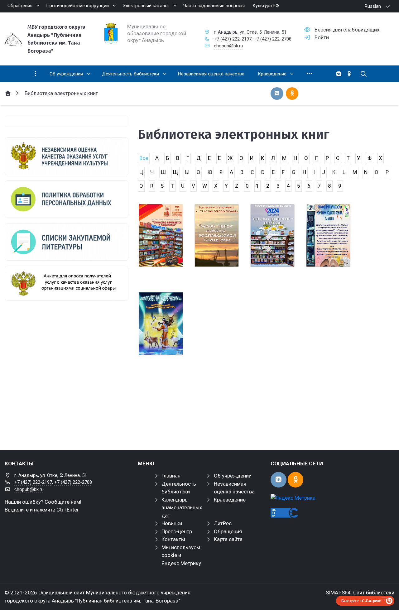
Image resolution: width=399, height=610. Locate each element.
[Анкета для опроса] (66, 283)
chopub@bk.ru (228, 46)
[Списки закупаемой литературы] (66, 241)
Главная (170, 476)
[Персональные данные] (66, 199)
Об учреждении (233, 476)
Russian (373, 6)
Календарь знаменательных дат (181, 508)
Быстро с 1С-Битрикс (361, 600)
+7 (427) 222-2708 (272, 39)
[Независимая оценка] (66, 156)
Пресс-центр (176, 531)
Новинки (171, 523)
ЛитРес (223, 523)
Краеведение (230, 500)
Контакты (173, 539)
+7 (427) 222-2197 (233, 39)
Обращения (228, 531)
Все (143, 158)
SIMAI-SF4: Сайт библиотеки (360, 592)
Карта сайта (228, 539)
